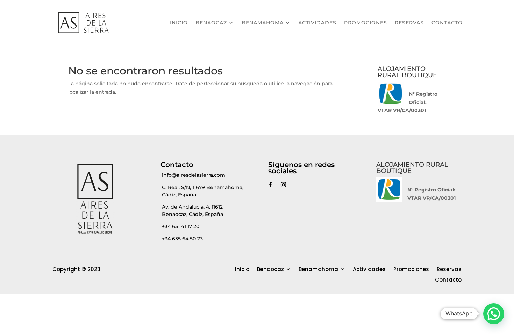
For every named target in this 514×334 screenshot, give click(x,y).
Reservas (409, 23)
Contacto (447, 23)
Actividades (317, 23)
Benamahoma (263, 23)
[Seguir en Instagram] (283, 185)
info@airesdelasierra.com (193, 175)
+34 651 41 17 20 (180, 226)
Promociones (365, 23)
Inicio (179, 23)
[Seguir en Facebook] (270, 185)
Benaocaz (211, 23)
